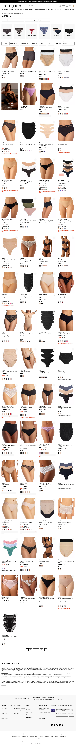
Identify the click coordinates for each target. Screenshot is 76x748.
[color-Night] (4, 188)
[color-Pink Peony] (8, 151)
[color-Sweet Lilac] (6, 151)
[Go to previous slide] (2, 1)
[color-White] (4, 341)
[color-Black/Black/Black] (40, 377)
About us (28, 710)
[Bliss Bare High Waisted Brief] (9, 358)
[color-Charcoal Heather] (8, 453)
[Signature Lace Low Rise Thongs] (28, 548)
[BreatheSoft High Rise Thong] (66, 320)
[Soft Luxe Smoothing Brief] (47, 207)
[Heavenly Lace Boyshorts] (66, 509)
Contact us (3, 711)
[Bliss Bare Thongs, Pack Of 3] (9, 246)
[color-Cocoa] (29, 341)
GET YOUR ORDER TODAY (23, 1)
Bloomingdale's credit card (19, 708)
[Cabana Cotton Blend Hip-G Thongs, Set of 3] (47, 130)
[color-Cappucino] (6, 453)
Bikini (4, 20)
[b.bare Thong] (9, 509)
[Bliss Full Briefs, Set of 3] (66, 57)
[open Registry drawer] (70, 5)
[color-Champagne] (4, 151)
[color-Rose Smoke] (6, 188)
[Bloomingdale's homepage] (2, 13)
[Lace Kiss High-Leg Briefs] (9, 394)
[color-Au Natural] (2, 188)
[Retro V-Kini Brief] (66, 358)
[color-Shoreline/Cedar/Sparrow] (25, 227)
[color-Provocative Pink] (67, 341)
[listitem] (38, 1)
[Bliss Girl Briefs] (9, 471)
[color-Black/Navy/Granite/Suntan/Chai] (58, 191)
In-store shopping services (44, 712)
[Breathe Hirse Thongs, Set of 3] (66, 471)
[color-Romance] (44, 414)
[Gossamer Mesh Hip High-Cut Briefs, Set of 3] (9, 623)
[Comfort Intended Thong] (66, 207)
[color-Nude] (60, 453)
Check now (71, 716)
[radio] (2, 78)
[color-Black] (2, 77)
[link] (9, 74)
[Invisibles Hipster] (47, 246)
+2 (68, 113)
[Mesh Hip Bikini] (28, 471)
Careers (28, 715)
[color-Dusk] (62, 377)
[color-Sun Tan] (29, 570)
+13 (12, 453)
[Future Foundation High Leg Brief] (47, 585)
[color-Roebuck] (6, 341)
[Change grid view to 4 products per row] (57, 44)
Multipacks (34, 20)
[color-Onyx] (27, 341)
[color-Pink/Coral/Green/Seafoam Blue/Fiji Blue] (60, 191)
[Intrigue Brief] (9, 585)
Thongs (28, 20)
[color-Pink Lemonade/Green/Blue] (2, 568)
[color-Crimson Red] (11, 414)
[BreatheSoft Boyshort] (28, 394)
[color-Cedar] (44, 265)
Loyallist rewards (17, 711)
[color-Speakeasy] (58, 265)
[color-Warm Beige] (40, 303)
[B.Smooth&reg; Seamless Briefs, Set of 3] (66, 548)
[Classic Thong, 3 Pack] (28, 168)
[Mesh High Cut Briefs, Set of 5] (28, 282)
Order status (16, 713)
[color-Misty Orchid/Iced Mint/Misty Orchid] (11, 267)
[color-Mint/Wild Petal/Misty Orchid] (29, 150)
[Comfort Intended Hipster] (9, 168)
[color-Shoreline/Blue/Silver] (23, 227)
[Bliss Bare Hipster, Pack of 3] (28, 130)
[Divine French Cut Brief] (47, 394)
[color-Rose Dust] (4, 77)
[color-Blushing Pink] (6, 491)
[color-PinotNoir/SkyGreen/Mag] (27, 453)
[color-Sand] (21, 266)
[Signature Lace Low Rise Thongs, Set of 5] (66, 168)
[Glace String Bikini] (28, 358)
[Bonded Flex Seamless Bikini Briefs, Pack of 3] (28, 207)
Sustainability (29, 717)
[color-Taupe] (62, 341)
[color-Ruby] (62, 302)
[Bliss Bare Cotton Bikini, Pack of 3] (28, 432)
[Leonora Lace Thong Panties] (28, 585)
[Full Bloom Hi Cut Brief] (9, 57)
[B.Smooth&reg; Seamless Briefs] (9, 432)
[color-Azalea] (11, 303)
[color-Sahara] (44, 113)
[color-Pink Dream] (27, 492)
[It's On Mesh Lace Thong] (47, 471)
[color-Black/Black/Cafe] (23, 150)
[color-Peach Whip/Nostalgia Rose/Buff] (8, 267)
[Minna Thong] (66, 282)
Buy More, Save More (44, 20)
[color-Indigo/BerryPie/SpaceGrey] (4, 568)
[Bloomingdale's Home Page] (11, 6)
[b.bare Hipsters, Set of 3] (47, 509)
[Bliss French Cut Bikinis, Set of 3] (47, 57)
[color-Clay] (21, 341)
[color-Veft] (60, 413)
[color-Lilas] (8, 341)
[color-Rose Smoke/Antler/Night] (42, 529)
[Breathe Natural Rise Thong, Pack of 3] (66, 394)
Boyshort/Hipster (13, 20)
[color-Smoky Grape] (40, 453)
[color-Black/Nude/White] (21, 188)
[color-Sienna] (23, 341)
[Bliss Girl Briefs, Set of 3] (66, 94)
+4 (12, 303)
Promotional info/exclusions (62, 716)
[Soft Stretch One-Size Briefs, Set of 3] (66, 432)
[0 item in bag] (73, 5)
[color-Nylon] (42, 414)
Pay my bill (16, 716)
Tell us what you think (5, 721)
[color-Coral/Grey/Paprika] (48, 79)
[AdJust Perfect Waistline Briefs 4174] (47, 282)
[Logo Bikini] (28, 94)
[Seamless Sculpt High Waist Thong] (28, 320)
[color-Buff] (23, 376)
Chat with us (4, 708)
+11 (31, 570)
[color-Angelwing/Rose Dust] (25, 266)
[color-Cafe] (44, 79)
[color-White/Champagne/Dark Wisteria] (44, 151)
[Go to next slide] (72, 1)
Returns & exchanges (5, 716)
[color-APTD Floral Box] (62, 191)
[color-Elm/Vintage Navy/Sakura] (8, 379)
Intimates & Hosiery (13, 13)
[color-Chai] (60, 377)
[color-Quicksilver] (67, 265)
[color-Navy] (27, 570)
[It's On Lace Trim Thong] (47, 168)
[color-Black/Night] (27, 266)
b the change (29, 712)
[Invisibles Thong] (66, 246)
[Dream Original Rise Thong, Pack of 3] (9, 548)
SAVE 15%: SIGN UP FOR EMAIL (22, 699)
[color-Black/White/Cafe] (40, 79)
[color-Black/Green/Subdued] (21, 227)
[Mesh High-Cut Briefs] (9, 130)
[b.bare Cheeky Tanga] (28, 509)
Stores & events (42, 718)
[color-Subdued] (46, 265)
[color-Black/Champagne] (25, 302)
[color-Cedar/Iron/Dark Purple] (44, 377)
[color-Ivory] (60, 302)
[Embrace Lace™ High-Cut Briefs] (28, 246)
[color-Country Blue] (65, 228)
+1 (68, 77)
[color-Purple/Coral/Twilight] (67, 77)
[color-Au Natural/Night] (40, 529)
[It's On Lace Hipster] (9, 207)
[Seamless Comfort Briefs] (47, 94)
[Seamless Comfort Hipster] (9, 282)
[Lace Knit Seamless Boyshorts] (28, 57)
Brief (21, 20)
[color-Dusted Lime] (29, 492)
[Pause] (74, 1)
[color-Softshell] (46, 113)
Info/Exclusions (59, 699)
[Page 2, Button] (49, 650)
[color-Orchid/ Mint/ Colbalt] (27, 150)
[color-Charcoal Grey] (21, 76)
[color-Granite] (65, 341)
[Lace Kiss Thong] (47, 432)
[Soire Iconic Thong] (47, 548)
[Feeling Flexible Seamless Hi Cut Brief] (66, 585)
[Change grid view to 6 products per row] (60, 43)
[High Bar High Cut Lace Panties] (9, 320)
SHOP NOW (55, 1)
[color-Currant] (48, 113)
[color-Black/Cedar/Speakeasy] (46, 377)
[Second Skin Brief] (66, 130)
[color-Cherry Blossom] (23, 76)
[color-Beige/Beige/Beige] (23, 188)
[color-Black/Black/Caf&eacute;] (23, 453)
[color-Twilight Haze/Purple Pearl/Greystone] (46, 79)
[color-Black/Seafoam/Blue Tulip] (27, 227)
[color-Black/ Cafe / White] (58, 113)
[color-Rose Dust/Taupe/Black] (60, 569)
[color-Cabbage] (46, 189)
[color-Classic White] (42, 265)
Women (6, 13)
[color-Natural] (42, 113)
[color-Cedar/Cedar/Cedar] (42, 377)
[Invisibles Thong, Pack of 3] (47, 358)
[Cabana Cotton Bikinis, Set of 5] (47, 320)
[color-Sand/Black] (58, 569)
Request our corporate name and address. (51, 741)
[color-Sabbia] (42, 566)
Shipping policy (4, 718)
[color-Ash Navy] (11, 491)
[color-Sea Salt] (42, 189)
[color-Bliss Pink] (60, 341)
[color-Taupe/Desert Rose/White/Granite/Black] (65, 191)
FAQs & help (4, 713)
